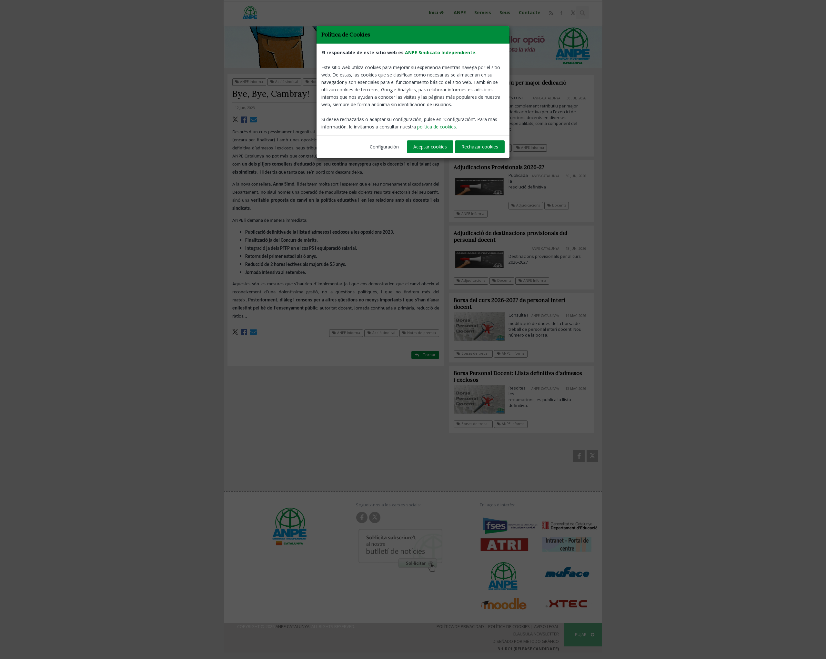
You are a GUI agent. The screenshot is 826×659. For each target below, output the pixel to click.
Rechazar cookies (479, 147)
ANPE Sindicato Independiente (440, 52)
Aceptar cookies (430, 147)
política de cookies (436, 127)
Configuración (384, 147)
